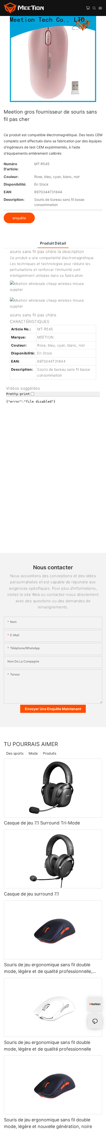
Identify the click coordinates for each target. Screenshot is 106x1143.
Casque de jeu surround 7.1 (31, 893)
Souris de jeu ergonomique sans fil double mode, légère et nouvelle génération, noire (48, 1123)
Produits (49, 753)
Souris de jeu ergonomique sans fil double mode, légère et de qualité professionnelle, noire (48, 968)
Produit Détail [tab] (53, 243)
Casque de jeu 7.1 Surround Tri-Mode (42, 822)
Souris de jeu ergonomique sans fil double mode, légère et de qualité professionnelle (47, 1046)
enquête (19, 218)
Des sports (14, 753)
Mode (33, 753)
